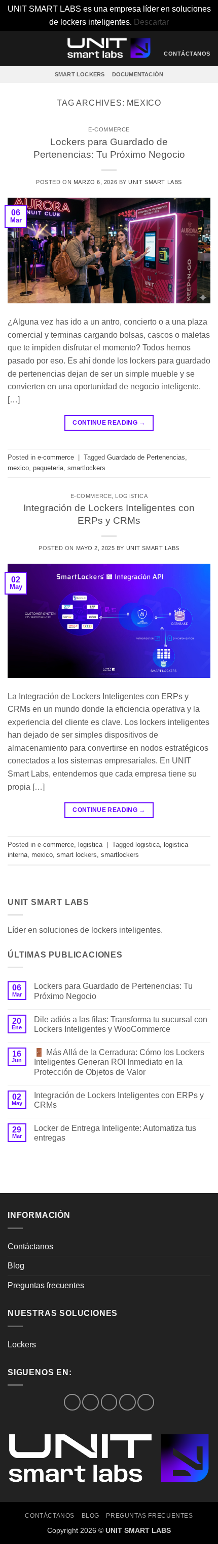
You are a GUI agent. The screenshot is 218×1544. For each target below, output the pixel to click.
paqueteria (48, 468)
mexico (18, 468)
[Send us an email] (127, 1402)
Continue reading (109, 422)
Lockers (22, 1344)
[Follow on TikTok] (109, 1402)
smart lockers (77, 854)
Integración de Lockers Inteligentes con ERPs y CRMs (119, 1100)
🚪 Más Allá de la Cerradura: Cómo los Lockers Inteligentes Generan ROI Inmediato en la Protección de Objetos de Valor (119, 1062)
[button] (14, 48)
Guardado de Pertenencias (146, 457)
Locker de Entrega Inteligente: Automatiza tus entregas (115, 1133)
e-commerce (109, 129)
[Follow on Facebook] (72, 1402)
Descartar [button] (151, 22)
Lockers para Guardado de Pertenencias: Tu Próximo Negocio (113, 991)
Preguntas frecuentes (46, 1285)
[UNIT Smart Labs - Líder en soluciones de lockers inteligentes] (109, 48)
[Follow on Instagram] (90, 1402)
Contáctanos (30, 1246)
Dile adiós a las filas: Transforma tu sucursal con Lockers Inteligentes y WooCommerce (120, 1024)
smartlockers (86, 468)
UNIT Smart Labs (154, 182)
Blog (16, 1265)
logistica (131, 496)
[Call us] (145, 1402)
